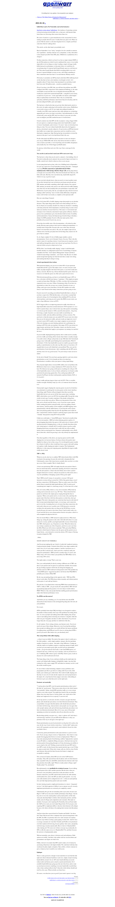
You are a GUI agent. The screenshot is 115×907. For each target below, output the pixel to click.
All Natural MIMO (70, 883)
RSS (70, 897)
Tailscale (48, 894)
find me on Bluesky (53, 897)
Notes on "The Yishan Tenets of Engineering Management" (51, 17)
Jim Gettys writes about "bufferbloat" (47, 30)
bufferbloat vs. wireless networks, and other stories (65, 18)
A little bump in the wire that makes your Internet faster (61, 878)
